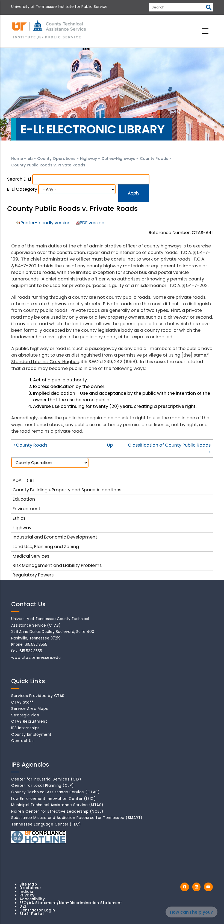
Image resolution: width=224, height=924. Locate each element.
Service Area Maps (29, 708)
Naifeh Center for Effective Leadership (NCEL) (57, 811)
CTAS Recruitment (29, 721)
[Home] (49, 30)
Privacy (27, 895)
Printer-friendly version (45, 223)
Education (24, 499)
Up (110, 445)
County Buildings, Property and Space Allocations (67, 490)
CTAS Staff (22, 702)
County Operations (56, 158)
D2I (22, 906)
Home (17, 158)
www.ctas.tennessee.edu (36, 657)
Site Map (28, 884)
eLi (30, 158)
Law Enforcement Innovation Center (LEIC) (53, 798)
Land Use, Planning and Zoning (46, 546)
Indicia (26, 891)
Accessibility (32, 899)
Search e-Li (19, 179)
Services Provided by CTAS (37, 695)
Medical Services (31, 556)
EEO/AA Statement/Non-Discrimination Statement (70, 902)
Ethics (19, 518)
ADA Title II (24, 480)
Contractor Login (37, 910)
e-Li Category (22, 189)
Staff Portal (31, 913)
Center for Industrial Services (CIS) (46, 779)
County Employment (31, 734)
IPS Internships (25, 728)
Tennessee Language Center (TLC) (46, 824)
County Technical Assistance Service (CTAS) (55, 792)
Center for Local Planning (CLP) (42, 785)
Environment (26, 509)
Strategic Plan (25, 715)
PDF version (92, 223)
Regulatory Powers (33, 575)
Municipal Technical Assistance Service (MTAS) (57, 805)
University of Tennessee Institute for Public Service (59, 6)
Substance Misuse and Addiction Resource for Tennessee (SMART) (77, 817)
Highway (88, 158)
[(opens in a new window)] (184, 887)
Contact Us (22, 740)
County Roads (154, 158)
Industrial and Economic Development (55, 537)
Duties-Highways (118, 158)
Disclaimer (30, 887)
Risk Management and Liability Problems (57, 565)
